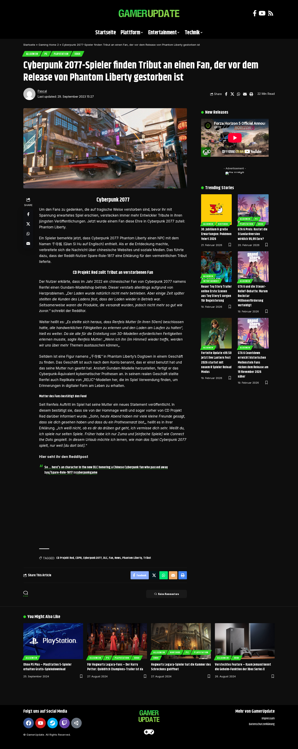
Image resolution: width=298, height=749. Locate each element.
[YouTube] (262, 13)
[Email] (245, 94)
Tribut (147, 558)
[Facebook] (255, 13)
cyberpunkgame (86, 472)
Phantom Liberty (132, 558)
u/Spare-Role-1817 (60, 472)
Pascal (42, 91)
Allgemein (32, 53)
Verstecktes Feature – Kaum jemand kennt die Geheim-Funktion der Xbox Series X (243, 667)
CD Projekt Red (65, 558)
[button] (28, 13)
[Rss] (271, 13)
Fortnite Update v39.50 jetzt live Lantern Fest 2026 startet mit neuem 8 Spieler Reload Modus (216, 362)
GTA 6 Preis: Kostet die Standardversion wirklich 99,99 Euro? (252, 234)
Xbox (77, 53)
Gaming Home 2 (49, 44)
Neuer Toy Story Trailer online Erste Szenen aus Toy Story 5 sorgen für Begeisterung (216, 293)
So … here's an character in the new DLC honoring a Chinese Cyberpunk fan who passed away (106, 467)
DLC (105, 558)
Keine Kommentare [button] (168, 594)
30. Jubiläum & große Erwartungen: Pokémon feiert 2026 (216, 234)
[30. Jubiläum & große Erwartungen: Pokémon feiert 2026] (216, 209)
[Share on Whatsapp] (238, 94)
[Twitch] (64, 723)
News (118, 558)
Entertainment (211, 281)
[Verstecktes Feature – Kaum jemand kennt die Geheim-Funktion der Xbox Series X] (245, 641)
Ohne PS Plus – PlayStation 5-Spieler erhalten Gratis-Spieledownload (47, 667)
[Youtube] (40, 723)
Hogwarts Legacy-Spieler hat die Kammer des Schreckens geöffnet (181, 667)
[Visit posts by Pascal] (29, 94)
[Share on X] (232, 94)
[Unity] (76, 723)
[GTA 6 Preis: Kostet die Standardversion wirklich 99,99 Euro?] (253, 209)
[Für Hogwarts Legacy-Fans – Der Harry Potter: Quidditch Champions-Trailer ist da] (117, 641)
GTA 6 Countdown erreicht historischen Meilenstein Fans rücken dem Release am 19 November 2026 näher (253, 365)
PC (45, 53)
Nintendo (223, 223)
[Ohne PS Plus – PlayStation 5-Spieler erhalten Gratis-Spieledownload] (53, 641)
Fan (111, 558)
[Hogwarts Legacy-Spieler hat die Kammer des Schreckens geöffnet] (181, 641)
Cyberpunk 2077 (92, 558)
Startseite (29, 44)
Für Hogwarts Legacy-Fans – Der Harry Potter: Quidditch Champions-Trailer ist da (115, 667)
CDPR (78, 558)
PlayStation (61, 53)
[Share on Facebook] (226, 94)
